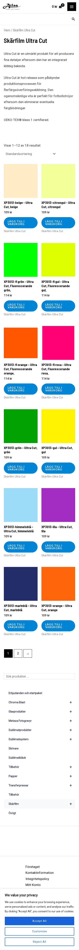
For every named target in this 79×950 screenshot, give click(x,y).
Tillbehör (40, 767)
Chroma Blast (40, 702)
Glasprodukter (40, 711)
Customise (39, 931)
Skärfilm (40, 804)
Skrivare (14, 748)
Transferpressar (40, 785)
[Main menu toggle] (71, 6)
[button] (73, 19)
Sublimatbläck (17, 757)
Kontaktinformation (40, 873)
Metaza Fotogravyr (40, 720)
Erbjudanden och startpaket (25, 693)
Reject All (39, 941)
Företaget (33, 867)
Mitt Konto (33, 885)
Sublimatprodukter (40, 730)
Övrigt (12, 813)
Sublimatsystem (40, 739)
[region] (39, 919)
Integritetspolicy (37, 879)
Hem (7, 30)
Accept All (39, 920)
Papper (40, 776)
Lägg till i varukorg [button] (16, 223)
